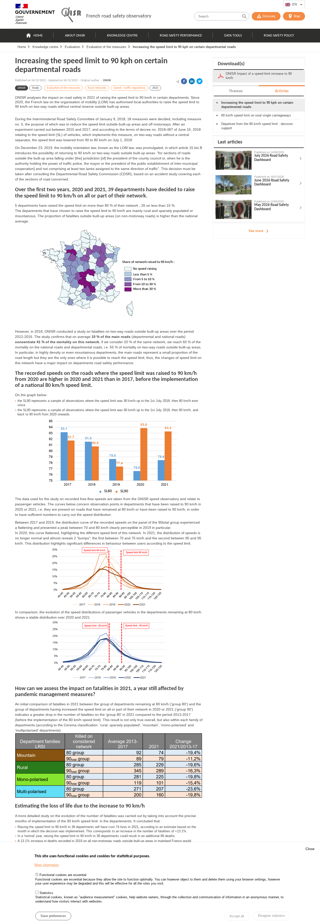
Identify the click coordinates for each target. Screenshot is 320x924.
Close (310, 849)
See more (255, 231)
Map (297, 16)
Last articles (230, 142)
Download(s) (231, 63)
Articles (282, 91)
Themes (236, 91)
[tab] (236, 90)
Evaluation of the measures (106, 47)
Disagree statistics (271, 916)
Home (38, 35)
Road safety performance (181, 35)
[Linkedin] (192, 81)
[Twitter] (199, 81)
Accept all (237, 916)
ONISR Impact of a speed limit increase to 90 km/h (259, 76)
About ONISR (75, 35)
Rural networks (97, 87)
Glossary (269, 16)
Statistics (46, 893)
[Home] (35, 15)
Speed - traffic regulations (130, 87)
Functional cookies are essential (63, 875)
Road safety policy (279, 35)
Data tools (233, 35)
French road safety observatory (118, 16)
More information (46, 865)
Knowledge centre (122, 35)
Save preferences (53, 916)
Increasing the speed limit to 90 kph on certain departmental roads (184, 47)
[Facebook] (184, 81)
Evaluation (72, 47)
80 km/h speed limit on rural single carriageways (256, 115)
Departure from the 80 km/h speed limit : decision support (257, 126)
